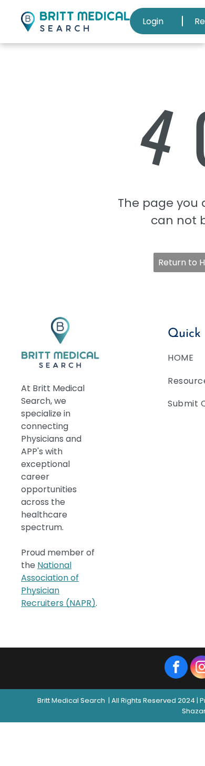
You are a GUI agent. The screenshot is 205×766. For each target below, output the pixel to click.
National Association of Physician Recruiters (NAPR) (58, 584)
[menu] (189, 15)
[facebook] (176, 668)
